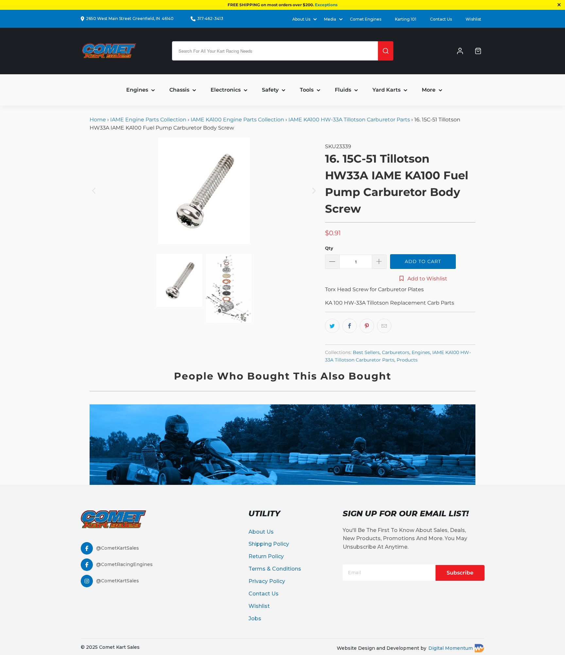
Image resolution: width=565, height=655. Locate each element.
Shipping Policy (268, 544)
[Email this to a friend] (384, 326)
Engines (421, 352)
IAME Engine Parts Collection (148, 119)
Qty (329, 248)
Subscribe (460, 573)
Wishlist (473, 19)
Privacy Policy (266, 581)
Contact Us (441, 19)
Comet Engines (365, 19)
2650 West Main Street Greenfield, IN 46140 (130, 18)
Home (98, 119)
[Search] (385, 51)
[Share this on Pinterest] (367, 326)
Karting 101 (405, 19)
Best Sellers (366, 352)
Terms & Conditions (274, 569)
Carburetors (395, 352)
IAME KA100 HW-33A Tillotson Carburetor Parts (349, 119)
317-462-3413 (210, 18)
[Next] (313, 190)
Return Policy (266, 556)
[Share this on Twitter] (332, 326)
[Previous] (94, 190)
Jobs (254, 618)
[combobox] (275, 51)
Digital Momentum (450, 648)
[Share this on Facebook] (349, 326)
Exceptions (326, 4)
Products (407, 360)
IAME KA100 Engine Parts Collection (237, 119)
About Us (261, 532)
